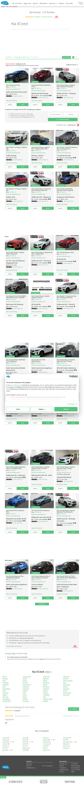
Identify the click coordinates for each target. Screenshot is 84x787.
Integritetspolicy (63, 770)
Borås (4, 680)
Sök (7, 6)
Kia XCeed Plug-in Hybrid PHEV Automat (15, 253)
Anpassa (41, 409)
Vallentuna (66, 676)
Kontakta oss (63, 764)
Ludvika (25, 691)
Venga (65, 748)
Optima (45, 740)
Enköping (5, 682)
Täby (44, 697)
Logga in (81, 3)
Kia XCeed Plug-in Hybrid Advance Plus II (40, 297)
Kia (10, 6)
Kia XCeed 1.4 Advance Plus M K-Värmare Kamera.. (66, 297)
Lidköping (26, 686)
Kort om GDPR (75, 770)
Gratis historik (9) (17, 159)
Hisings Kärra (27, 676)
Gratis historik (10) (43, 159)
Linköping (26, 689)
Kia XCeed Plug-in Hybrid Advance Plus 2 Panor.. (40, 467)
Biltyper (61, 3)
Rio (44, 748)
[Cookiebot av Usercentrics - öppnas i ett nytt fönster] (70, 376)
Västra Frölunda (67, 680)
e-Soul (4, 746)
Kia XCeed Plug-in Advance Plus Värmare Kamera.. (41, 189)
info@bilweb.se (30, 768)
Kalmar (25, 680)
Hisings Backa (6, 701)
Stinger (65, 744)
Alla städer (69, 3)
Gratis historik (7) (17, 96)
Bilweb (3, 6)
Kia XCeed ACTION (13, 85)
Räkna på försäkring (11, 100)
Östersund (66, 695)
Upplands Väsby (47, 699)
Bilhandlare (43, 3)
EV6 (24, 742)
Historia (61, 772)
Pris (32, 57)
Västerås (65, 678)
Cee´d (4, 742)
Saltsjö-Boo (46, 676)
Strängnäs (46, 689)
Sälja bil (35, 3)
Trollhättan (46, 695)
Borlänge (5, 678)
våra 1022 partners (16, 385)
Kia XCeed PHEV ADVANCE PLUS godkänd (15, 360)
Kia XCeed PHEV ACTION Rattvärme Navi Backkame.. (67, 577)
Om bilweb (74, 764)
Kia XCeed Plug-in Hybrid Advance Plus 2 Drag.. (66, 467)
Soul (64, 739)
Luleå (24, 693)
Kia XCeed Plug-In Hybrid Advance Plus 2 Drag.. (66, 360)
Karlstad (25, 682)
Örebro (65, 691)
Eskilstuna (5, 684)
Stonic (65, 746)
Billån (72, 772)
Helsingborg (6, 699)
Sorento (65, 737)
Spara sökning (66, 57)
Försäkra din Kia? (47, 17)
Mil (35, 57)
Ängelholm (66, 689)
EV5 (24, 739)
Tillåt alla (66, 409)
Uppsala (45, 701)
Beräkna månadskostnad (13, 89)
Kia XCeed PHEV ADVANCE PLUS (41, 86)
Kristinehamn (27, 684)
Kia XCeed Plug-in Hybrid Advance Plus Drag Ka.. (66, 511)
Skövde (45, 684)
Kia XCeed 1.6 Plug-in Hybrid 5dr (16, 148)
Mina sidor (80, 2)
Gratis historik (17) (18, 479)
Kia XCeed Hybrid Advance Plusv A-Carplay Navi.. (15, 467)
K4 (24, 746)
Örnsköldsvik (67, 693)
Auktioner (52, 3)
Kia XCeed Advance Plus (65, 252)
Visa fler (42, 604)
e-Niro (4, 744)
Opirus (45, 737)
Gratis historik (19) (68, 308)
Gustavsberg (6, 689)
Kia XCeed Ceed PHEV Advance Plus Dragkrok (65, 189)
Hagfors (4, 695)
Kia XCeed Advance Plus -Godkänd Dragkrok (15, 577)
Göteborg (5, 693)
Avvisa (18, 409)
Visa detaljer (70, 404)
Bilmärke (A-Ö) (25, 57)
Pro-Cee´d (46, 744)
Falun (4, 686)
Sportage (66, 742)
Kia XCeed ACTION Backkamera (38, 360)
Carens (4, 737)
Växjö (64, 682)
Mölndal (25, 699)
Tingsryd (45, 693)
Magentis (26, 748)
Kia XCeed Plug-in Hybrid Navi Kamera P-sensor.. (66, 86)
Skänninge (46, 682)
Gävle (4, 691)
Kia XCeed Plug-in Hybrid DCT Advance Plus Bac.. (40, 148)
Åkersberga (66, 684)
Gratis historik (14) (68, 97)
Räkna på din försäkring (14, 646)
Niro (24, 750)
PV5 (44, 746)
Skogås (45, 680)
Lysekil (25, 695)
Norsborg (26, 701)
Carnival (5, 739)
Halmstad (5, 697)
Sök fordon (18, 3)
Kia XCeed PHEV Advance (41, 510)
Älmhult (65, 686)
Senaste (16, 57)
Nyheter (61, 766)
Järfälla (25, 678)
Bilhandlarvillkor (75, 766)
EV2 (3, 748)
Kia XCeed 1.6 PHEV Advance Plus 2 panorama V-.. (67, 148)
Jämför (10, 105)
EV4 (24, 737)
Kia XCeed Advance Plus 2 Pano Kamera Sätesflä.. (41, 577)
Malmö (25, 697)
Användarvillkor (75, 768)
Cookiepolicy (63, 768)
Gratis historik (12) (18, 201)
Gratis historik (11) (18, 267)
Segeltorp (46, 678)
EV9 (24, 744)
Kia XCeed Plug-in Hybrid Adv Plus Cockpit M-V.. (42, 253)
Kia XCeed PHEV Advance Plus (15, 511)
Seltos (45, 750)
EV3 (3, 750)
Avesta (4, 676)
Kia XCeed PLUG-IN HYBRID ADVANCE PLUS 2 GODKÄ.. (16, 297)
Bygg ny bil (27, 3)
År (37, 57)
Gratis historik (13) (43, 97)
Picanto (45, 742)
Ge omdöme (73, 709)
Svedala (45, 691)
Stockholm (46, 686)
